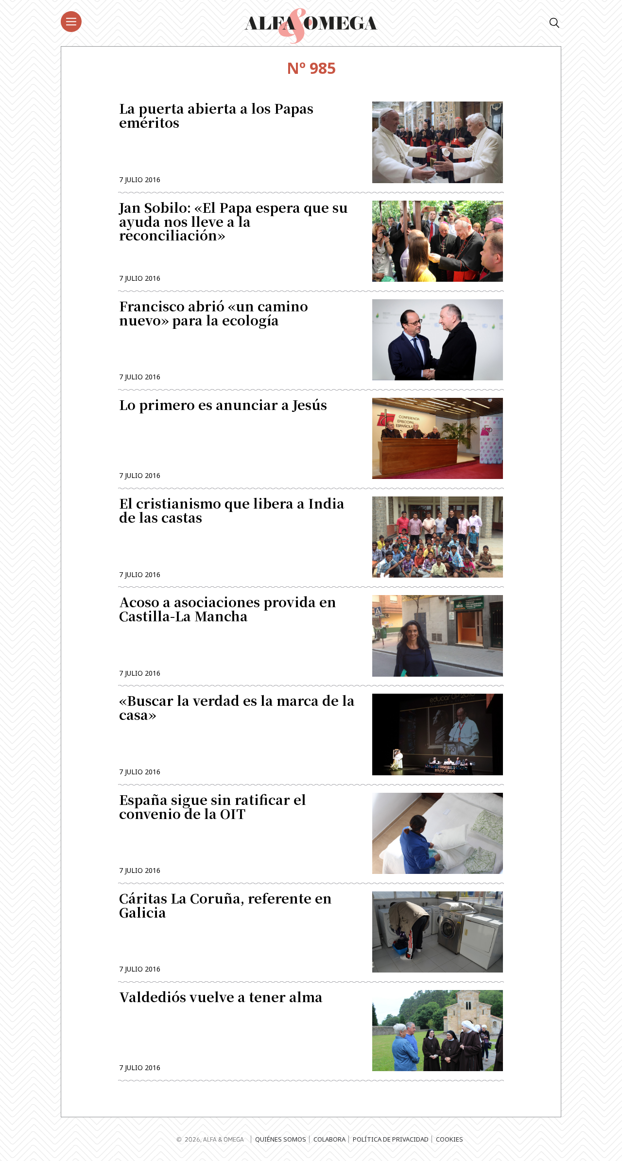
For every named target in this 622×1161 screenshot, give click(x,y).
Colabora (329, 1139)
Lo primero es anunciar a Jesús (223, 406)
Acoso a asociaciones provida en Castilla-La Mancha (227, 610)
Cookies (449, 1139)
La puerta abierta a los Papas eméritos (216, 117)
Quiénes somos (280, 1139)
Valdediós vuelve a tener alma (221, 998)
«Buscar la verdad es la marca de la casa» (237, 709)
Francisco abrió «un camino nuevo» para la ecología (213, 314)
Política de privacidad (391, 1139)
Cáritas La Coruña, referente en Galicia (225, 906)
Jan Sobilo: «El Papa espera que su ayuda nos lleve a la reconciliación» (233, 223)
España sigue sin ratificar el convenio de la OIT (212, 808)
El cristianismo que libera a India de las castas (232, 511)
